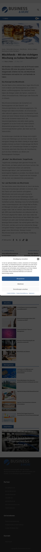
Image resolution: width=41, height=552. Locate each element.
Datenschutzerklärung (22, 293)
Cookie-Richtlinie (11, 293)
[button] (38, 259)
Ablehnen (20, 284)
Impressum (31, 293)
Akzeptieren (20, 279)
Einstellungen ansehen (20, 289)
